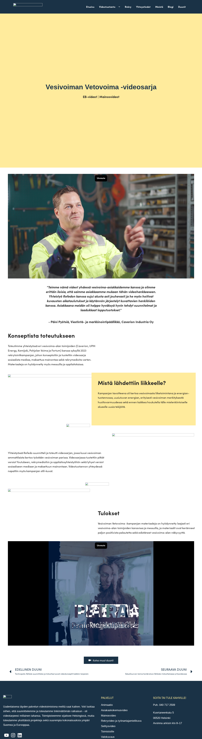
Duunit (182, 6)
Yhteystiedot (143, 6)
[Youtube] (6, 735)
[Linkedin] (19, 735)
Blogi (170, 6)
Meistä (159, 6)
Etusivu (90, 6)
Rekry (128, 6)
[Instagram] (13, 735)
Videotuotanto (107, 6)
